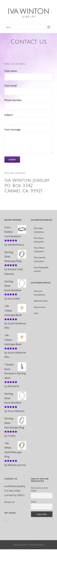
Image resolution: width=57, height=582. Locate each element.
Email (33, 501)
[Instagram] (5, 520)
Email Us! (9, 502)
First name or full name (39, 489)
